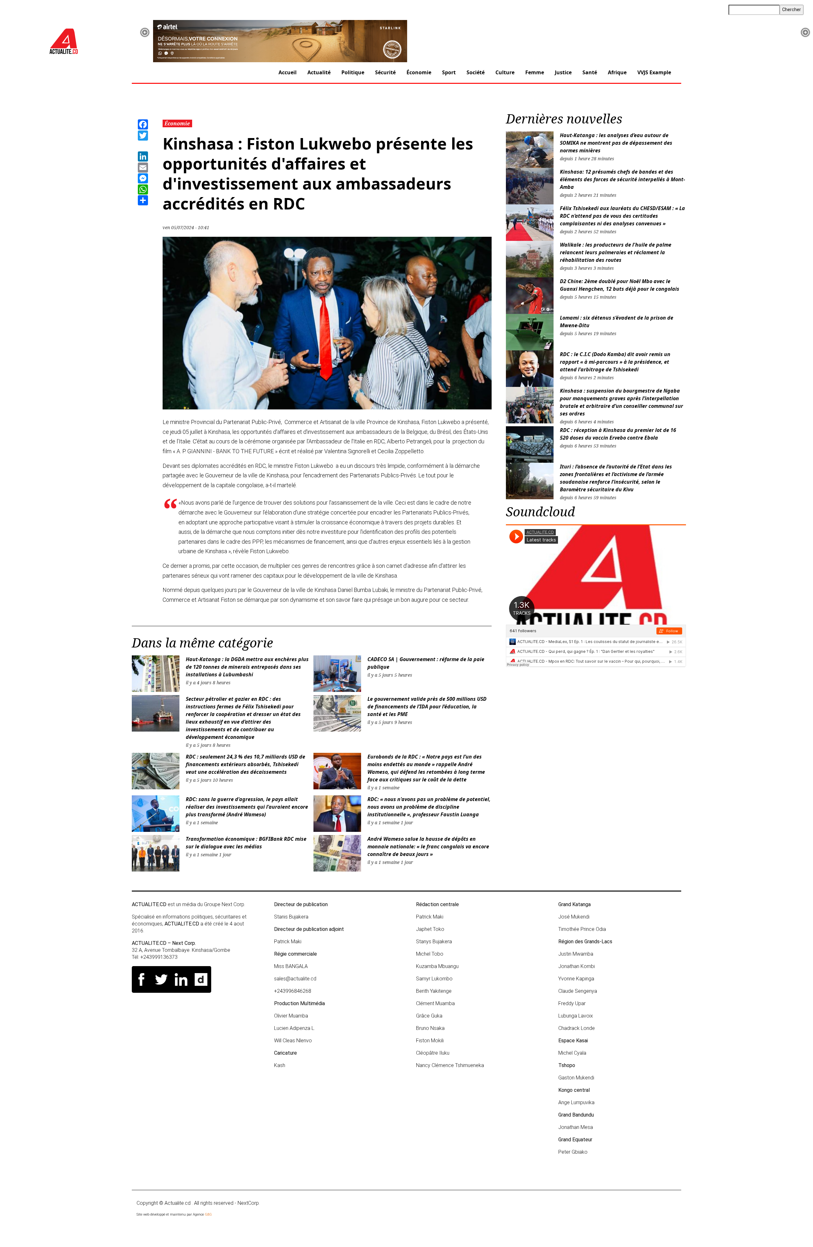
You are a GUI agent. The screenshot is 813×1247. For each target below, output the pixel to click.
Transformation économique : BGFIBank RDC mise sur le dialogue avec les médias (246, 842)
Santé (589, 72)
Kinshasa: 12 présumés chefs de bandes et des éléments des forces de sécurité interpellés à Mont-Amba (622, 179)
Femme (534, 72)
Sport (449, 72)
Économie (418, 72)
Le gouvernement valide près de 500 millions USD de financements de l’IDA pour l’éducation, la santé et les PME (427, 706)
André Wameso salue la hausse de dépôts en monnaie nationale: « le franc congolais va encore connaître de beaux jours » (428, 846)
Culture (504, 72)
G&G (208, 1214)
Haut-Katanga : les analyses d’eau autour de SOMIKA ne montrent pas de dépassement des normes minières (616, 143)
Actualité (319, 72)
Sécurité (385, 72)
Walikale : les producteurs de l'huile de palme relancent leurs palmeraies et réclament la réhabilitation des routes (615, 252)
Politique (352, 72)
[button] (145, 32)
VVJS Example (654, 72)
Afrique (617, 72)
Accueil (288, 72)
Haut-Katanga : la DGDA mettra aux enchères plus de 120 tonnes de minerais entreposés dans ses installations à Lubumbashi (247, 667)
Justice (563, 72)
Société (476, 72)
